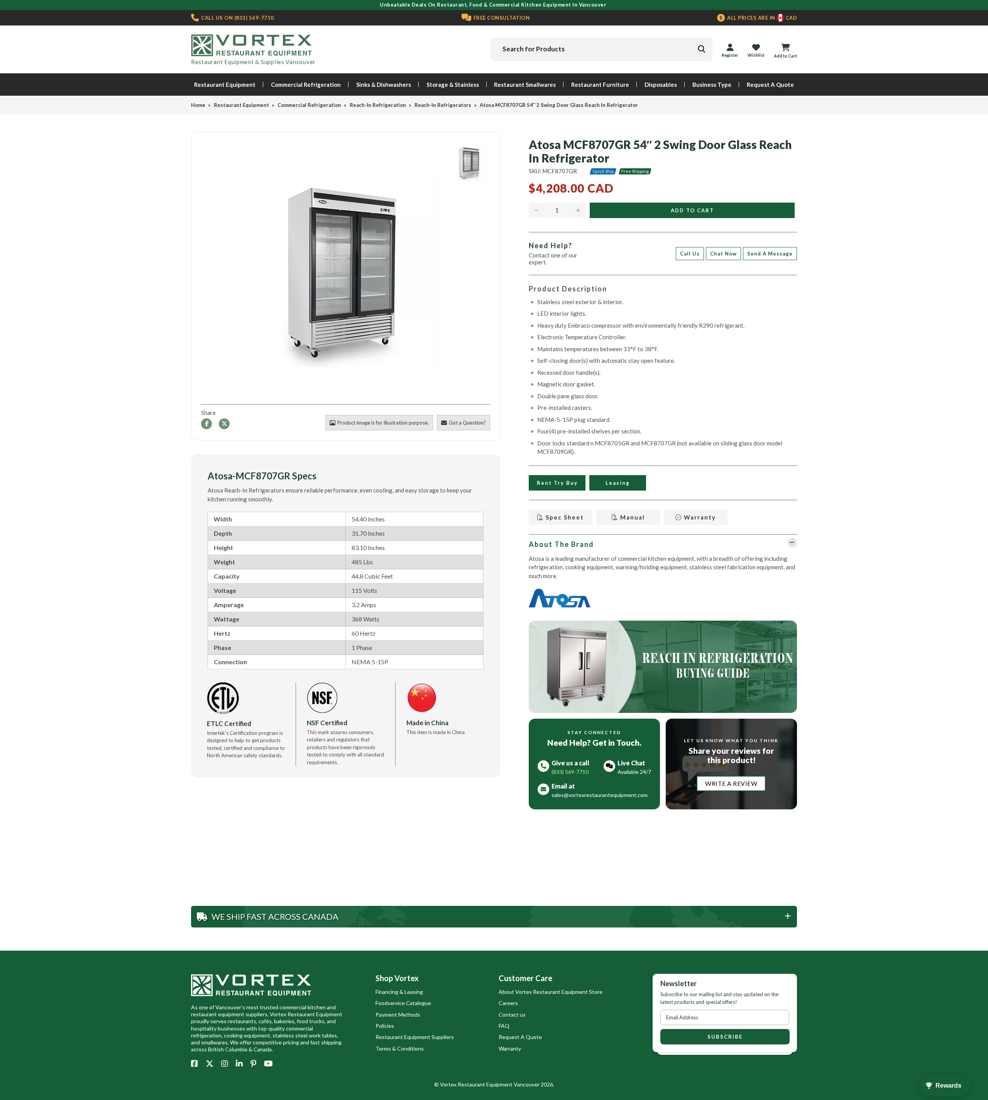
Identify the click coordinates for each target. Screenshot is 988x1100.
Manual (631, 517)
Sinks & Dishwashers (383, 84)
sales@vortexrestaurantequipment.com (600, 795)
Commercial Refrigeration (306, 84)
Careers (508, 1003)
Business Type (711, 84)
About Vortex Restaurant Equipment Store (550, 991)
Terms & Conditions (400, 1048)
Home (198, 105)
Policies (385, 1025)
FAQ (504, 1025)
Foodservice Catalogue (403, 1003)
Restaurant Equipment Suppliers (415, 1037)
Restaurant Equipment (224, 84)
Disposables (661, 84)
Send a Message (770, 253)
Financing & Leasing (399, 991)
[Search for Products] (701, 49)
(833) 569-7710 (237, 18)
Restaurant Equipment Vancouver (499, 1084)
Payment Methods (398, 1014)
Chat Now (723, 253)
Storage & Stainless (452, 84)
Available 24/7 (634, 771)
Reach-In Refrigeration (378, 105)
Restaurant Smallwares (525, 84)
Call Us (690, 253)
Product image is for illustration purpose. (383, 423)
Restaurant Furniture (600, 84)
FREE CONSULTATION (501, 18)
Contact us (512, 1014)
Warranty (699, 517)
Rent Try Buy (556, 483)
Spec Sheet (564, 517)
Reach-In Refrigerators (442, 105)
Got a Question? (467, 423)
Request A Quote (770, 84)
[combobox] (601, 49)
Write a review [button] (731, 783)
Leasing (618, 483)
